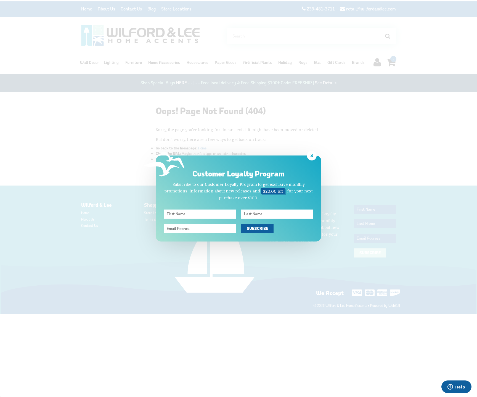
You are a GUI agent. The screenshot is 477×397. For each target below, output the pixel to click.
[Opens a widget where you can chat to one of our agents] (456, 387)
